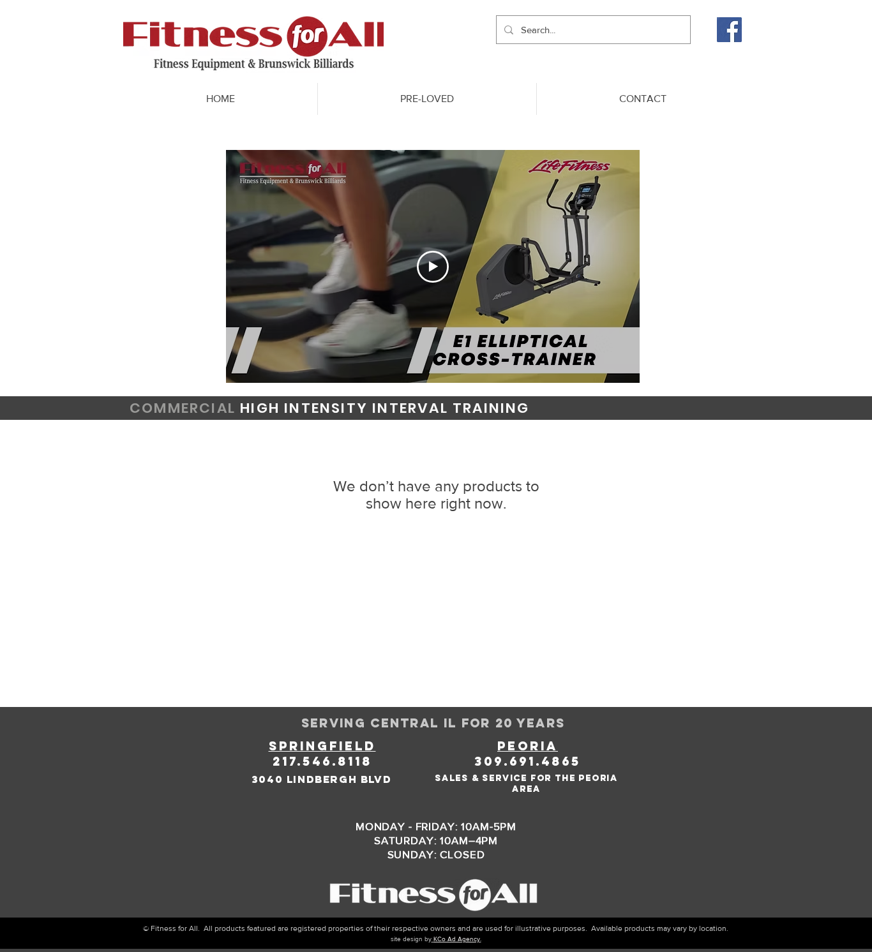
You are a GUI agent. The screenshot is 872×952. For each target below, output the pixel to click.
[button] (426, 99)
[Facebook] (729, 29)
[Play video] (433, 267)
